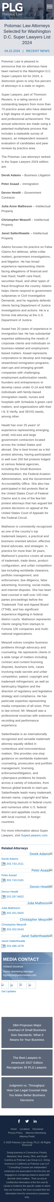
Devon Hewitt (9, 891)
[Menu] (49, 6)
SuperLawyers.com (34, 835)
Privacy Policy (15, 1133)
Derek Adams (9, 858)
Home (14, 1129)
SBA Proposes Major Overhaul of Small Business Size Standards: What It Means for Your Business (27, 1032)
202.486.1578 (15, 945)
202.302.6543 (15, 929)
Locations (25, 1129)
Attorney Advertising (35, 1133)
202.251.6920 (15, 912)
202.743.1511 (15, 863)
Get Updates (8, 991)
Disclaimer (38, 1129)
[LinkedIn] (35, 1121)
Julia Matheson (10, 908)
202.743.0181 (15, 880)
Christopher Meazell (13, 924)
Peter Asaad (9, 875)
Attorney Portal (27, 1136)
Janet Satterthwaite (13, 940)
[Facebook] (19, 1121)
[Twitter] (27, 1121)
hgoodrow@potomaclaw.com (19, 975)
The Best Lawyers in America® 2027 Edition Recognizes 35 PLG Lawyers (27, 1062)
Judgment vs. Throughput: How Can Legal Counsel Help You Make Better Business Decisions (27, 1093)
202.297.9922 (15, 896)
